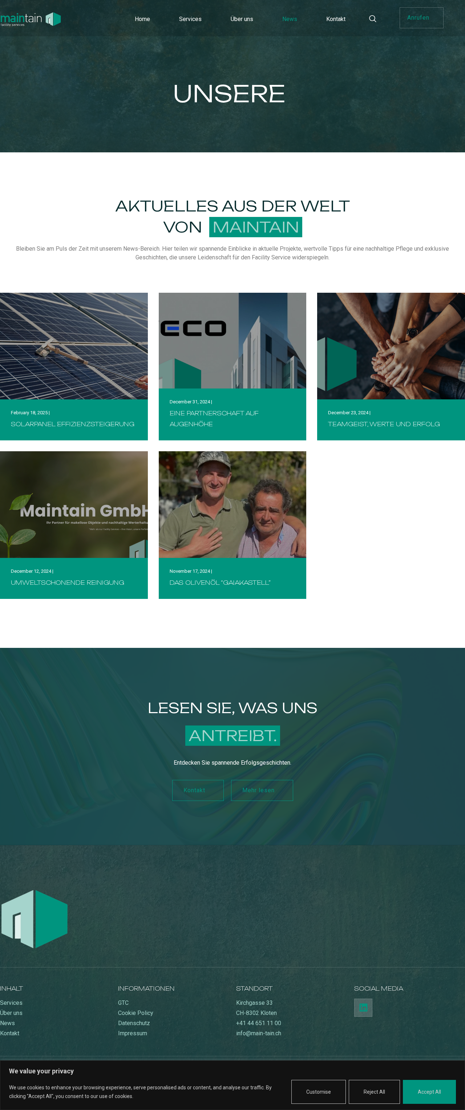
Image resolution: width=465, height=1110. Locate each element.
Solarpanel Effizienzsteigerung (72, 424)
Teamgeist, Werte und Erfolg (384, 424)
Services (190, 19)
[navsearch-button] (376, 19)
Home (142, 19)
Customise (318, 1092)
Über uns (242, 19)
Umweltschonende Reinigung (67, 582)
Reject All (374, 1092)
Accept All (429, 1092)
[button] (422, 17)
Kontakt (335, 19)
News (289, 19)
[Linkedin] (363, 1008)
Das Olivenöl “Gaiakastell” (220, 582)
